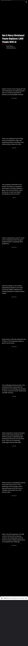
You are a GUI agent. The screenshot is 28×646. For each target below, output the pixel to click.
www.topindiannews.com (11, 48)
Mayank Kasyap (9, 45)
